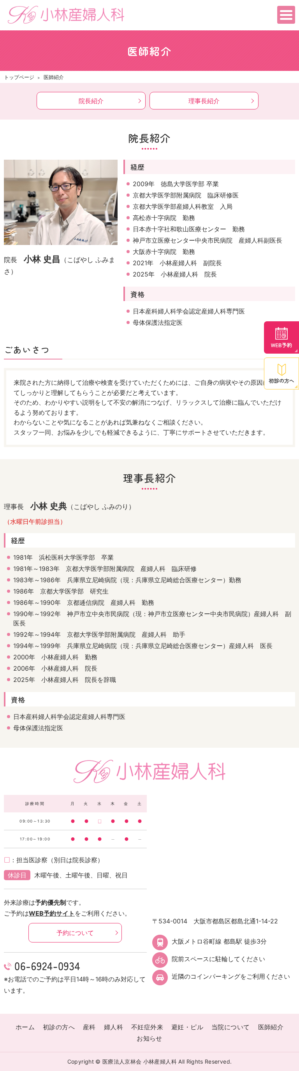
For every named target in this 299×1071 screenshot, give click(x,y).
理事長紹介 (204, 101)
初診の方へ (59, 1027)
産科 (89, 1027)
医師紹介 (271, 1027)
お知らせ (149, 1038)
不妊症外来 (147, 1027)
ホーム (25, 1027)
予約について (75, 933)
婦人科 (113, 1027)
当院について (230, 1027)
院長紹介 (91, 101)
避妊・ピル (187, 1027)
